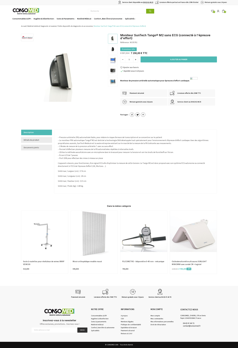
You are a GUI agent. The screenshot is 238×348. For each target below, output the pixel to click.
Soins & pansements (98, 322)
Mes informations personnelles (162, 322)
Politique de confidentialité (131, 325)
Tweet (137, 114)
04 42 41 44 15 (148, 2)
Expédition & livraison (129, 328)
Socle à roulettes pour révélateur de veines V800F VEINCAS (43, 263)
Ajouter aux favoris (131, 67)
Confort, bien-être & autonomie (102, 328)
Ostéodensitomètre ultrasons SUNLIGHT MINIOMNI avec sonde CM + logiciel (189, 263)
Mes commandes (157, 319)
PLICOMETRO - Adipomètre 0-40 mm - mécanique (143, 261)
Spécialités (95, 331)
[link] (27, 37)
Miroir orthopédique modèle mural (87, 261)
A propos (124, 316)
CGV (122, 319)
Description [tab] (29, 132)
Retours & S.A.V (126, 333)
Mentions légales (127, 322)
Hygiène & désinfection (99, 319)
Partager (132, 114)
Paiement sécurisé (128, 331)
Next (101, 77)
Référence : (125, 42)
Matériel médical (97, 325)
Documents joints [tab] (31, 147)
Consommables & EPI (99, 316)
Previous (26, 77)
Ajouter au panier (178, 59)
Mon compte (155, 316)
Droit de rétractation (158, 325)
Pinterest (143, 114)
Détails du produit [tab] (31, 140)
